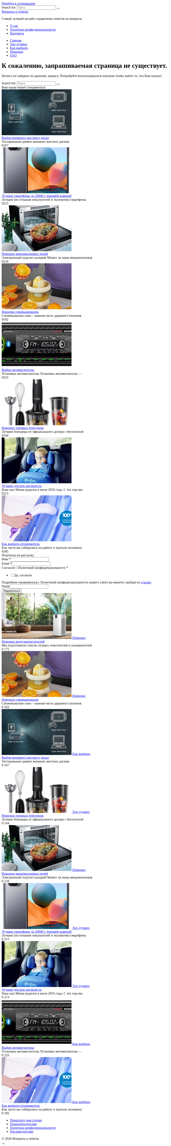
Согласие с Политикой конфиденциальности (35, 567)
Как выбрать (19, 48)
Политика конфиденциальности (33, 29)
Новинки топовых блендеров (23, 428)
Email (7, 563)
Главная (15, 40)
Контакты (17, 33)
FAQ (13, 55)
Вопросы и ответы (15, 11)
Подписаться (11, 590)
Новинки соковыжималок (20, 312)
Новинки (16, 51)
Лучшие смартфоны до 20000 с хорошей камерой (37, 196)
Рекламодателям (21, 1131)
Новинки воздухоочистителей (23, 641)
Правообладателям (23, 1124)
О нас (14, 26)
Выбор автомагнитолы (18, 370)
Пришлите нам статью (26, 1120)
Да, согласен (23, 575)
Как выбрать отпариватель (21, 544)
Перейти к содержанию (18, 3)
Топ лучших (18, 44)
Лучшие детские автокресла (21, 486)
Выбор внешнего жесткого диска (25, 138)
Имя (6, 559)
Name (6, 586)
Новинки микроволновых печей (25, 254)
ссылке (146, 582)
